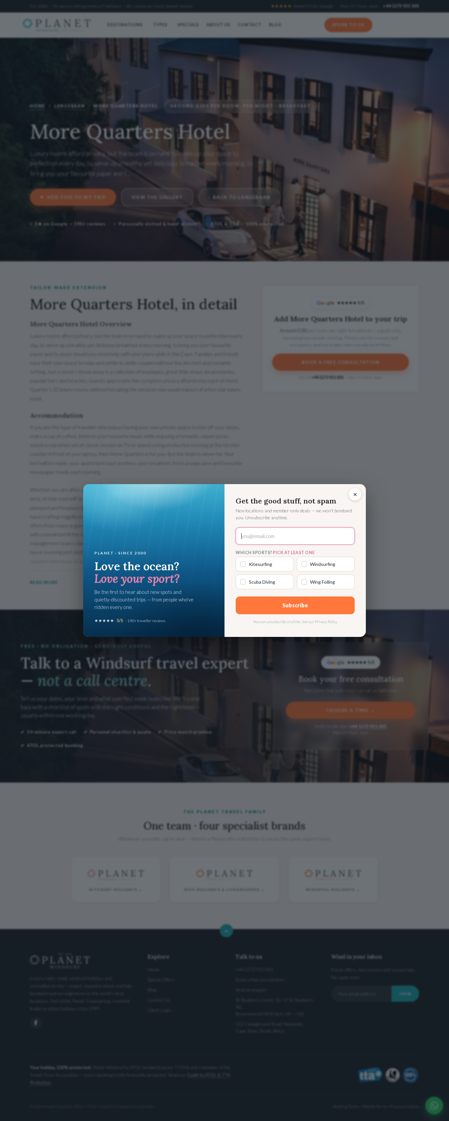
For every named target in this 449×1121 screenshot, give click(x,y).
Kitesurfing (260, 564)
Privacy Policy (326, 621)
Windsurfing (322, 564)
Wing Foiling (322, 582)
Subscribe (295, 605)
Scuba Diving (262, 582)
